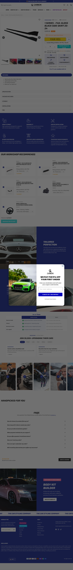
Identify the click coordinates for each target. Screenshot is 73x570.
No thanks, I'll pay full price (50, 299)
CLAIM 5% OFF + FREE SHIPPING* (50, 294)
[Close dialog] (63, 266)
